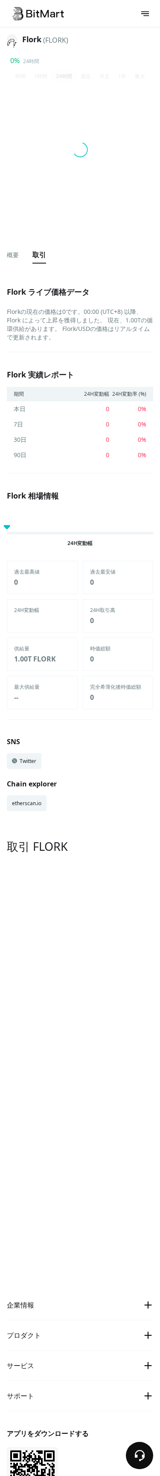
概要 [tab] (13, 255)
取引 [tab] (39, 254)
